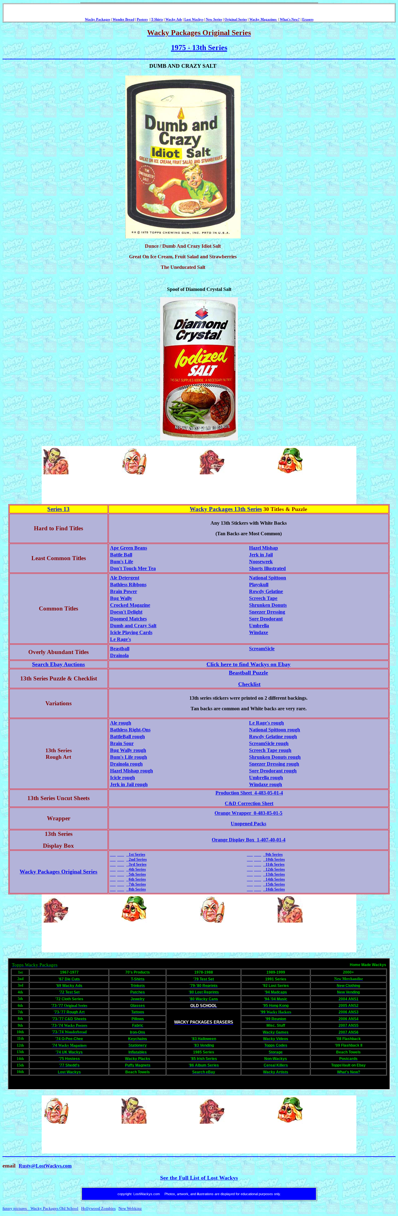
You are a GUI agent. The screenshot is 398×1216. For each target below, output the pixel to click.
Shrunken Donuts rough (275, 757)
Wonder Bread (123, 19)
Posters (142, 19)
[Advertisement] (156, 489)
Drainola (119, 655)
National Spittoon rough (274, 729)
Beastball (119, 648)
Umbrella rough (266, 777)
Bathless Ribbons (128, 584)
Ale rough (120, 722)
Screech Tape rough (270, 750)
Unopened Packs (248, 823)
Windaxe (258, 632)
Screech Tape (263, 598)
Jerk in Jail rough (129, 784)
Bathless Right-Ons (130, 729)
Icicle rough (122, 777)
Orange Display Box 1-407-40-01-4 (248, 839)
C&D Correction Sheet (249, 803)
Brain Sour (122, 743)
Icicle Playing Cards (131, 632)
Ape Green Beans (128, 547)
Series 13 (58, 509)
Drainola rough (126, 764)
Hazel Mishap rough (131, 770)
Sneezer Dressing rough (274, 764)
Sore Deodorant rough (273, 770)
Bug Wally (121, 598)
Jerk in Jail (261, 554)
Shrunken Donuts (268, 605)
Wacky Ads (173, 19)
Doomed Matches (128, 618)
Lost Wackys (193, 19)
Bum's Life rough (128, 757)
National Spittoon (267, 577)
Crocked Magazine (130, 605)
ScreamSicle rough (269, 743)
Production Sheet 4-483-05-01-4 (249, 792)
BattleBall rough (127, 736)
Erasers (307, 19)
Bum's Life (121, 561)
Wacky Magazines (263, 19)
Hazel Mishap (263, 547)
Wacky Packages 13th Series (226, 509)
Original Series (235, 19)
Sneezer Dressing (267, 612)
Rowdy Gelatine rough (273, 736)
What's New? (290, 19)
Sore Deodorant (266, 618)
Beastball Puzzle (248, 673)
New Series (214, 19)
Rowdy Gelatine (266, 591)
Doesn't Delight (126, 612)
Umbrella (259, 625)
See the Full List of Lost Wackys (199, 1178)
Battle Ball (121, 554)
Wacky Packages (97, 19)
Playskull (258, 584)
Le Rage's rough (266, 722)
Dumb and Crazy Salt (133, 625)
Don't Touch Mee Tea (133, 568)
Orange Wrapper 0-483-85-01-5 (248, 813)
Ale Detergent (124, 577)
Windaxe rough (265, 784)
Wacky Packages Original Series (58, 871)
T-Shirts (157, 19)
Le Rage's (120, 639)
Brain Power (123, 591)
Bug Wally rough (128, 750)
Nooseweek (261, 561)
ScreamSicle (262, 648)
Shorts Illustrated (267, 568)
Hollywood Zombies (98, 1208)
